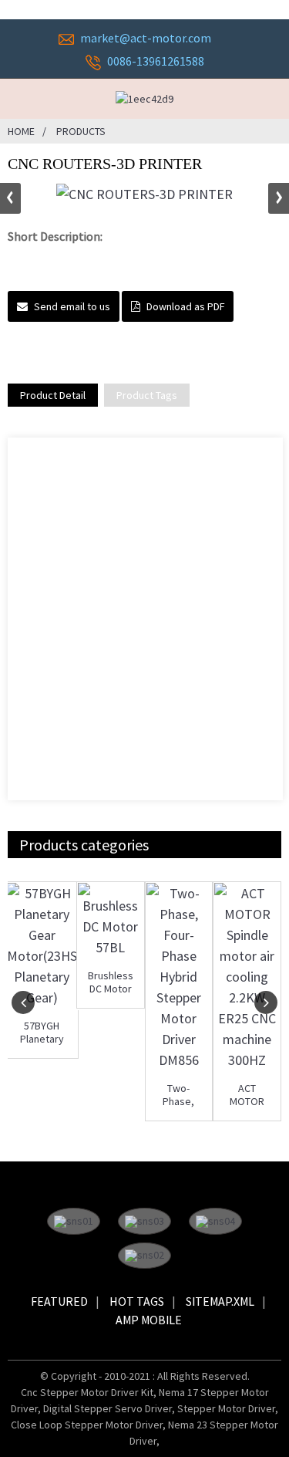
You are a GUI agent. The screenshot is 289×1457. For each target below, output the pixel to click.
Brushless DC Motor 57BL (110, 982)
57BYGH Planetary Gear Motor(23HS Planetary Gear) (42, 1032)
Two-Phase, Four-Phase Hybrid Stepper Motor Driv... (179, 1095)
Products (81, 131)
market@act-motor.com (145, 38)
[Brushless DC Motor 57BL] (110, 920)
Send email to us (72, 306)
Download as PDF (185, 306)
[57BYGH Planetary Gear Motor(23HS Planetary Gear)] (42, 945)
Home (21, 131)
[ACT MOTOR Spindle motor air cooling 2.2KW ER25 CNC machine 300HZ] (247, 976)
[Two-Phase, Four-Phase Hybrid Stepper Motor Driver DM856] (179, 976)
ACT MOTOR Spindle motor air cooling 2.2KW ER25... (247, 1095)
